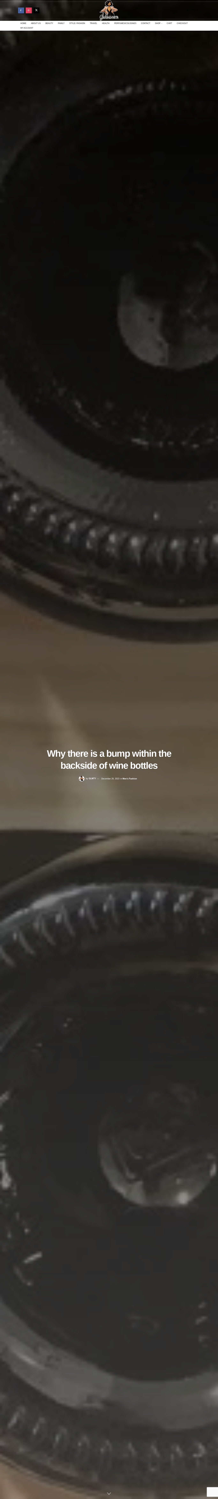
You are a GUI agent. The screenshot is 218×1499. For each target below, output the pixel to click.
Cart (169, 23)
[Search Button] (199, 26)
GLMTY (92, 778)
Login (193, 10)
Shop (157, 23)
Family (61, 23)
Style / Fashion (77, 23)
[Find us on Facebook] (21, 10)
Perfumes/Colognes (125, 23)
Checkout (182, 23)
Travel (93, 23)
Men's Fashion (130, 778)
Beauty (49, 23)
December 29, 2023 (110, 778)
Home (23, 23)
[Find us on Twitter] (36, 10)
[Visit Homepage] (109, 10)
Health (105, 23)
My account (26, 28)
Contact (145, 23)
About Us (36, 23)
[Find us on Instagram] (29, 10)
